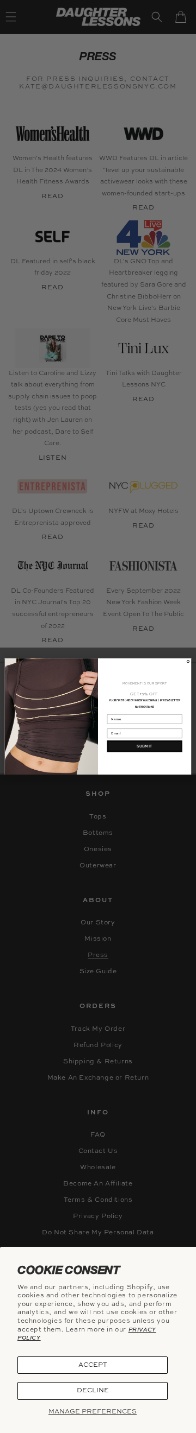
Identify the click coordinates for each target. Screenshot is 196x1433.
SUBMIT (144, 746)
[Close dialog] (188, 661)
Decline (93, 1390)
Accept (92, 1365)
